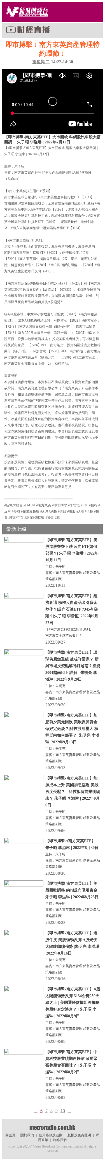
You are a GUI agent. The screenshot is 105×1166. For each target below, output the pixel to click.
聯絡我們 (60, 1140)
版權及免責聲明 (79, 1135)
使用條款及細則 (50, 1135)
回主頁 (10, 1135)
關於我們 (27, 1135)
